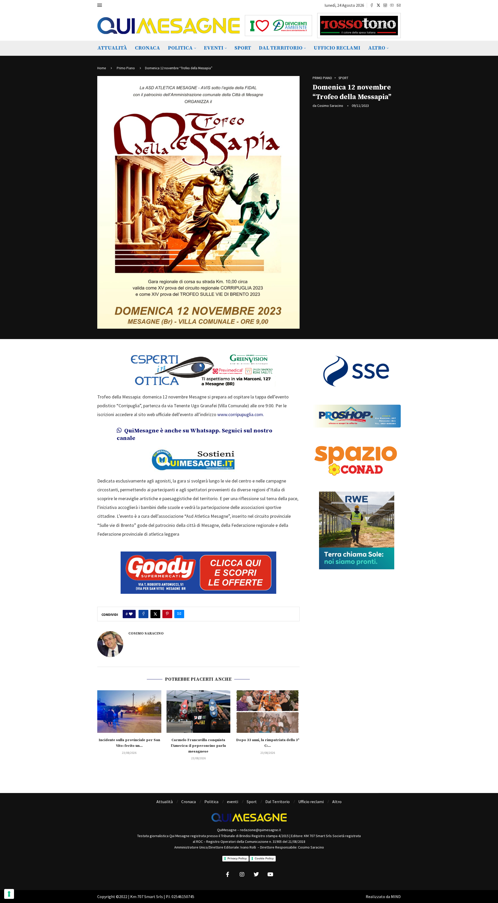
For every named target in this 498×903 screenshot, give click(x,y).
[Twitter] (378, 5)
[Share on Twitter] (155, 614)
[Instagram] (385, 5)
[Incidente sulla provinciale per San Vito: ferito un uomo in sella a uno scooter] (129, 711)
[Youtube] (392, 5)
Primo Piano (126, 68)
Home (101, 68)
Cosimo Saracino (330, 105)
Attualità (112, 48)
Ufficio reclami (337, 48)
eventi (213, 48)
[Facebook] (372, 5)
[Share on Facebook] (143, 614)
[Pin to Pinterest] (167, 614)
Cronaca (147, 48)
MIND (396, 896)
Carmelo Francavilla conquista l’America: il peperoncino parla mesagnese (198, 746)
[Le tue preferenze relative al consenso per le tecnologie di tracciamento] (9, 894)
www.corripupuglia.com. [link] (240, 414)
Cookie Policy (264, 858)
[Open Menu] (99, 5)
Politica (180, 48)
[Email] (399, 5)
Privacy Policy (237, 858)
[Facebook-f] (228, 874)
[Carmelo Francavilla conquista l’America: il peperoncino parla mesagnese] (199, 711)
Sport (242, 48)
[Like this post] (131, 614)
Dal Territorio (280, 48)
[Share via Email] (179, 614)
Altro (376, 48)
